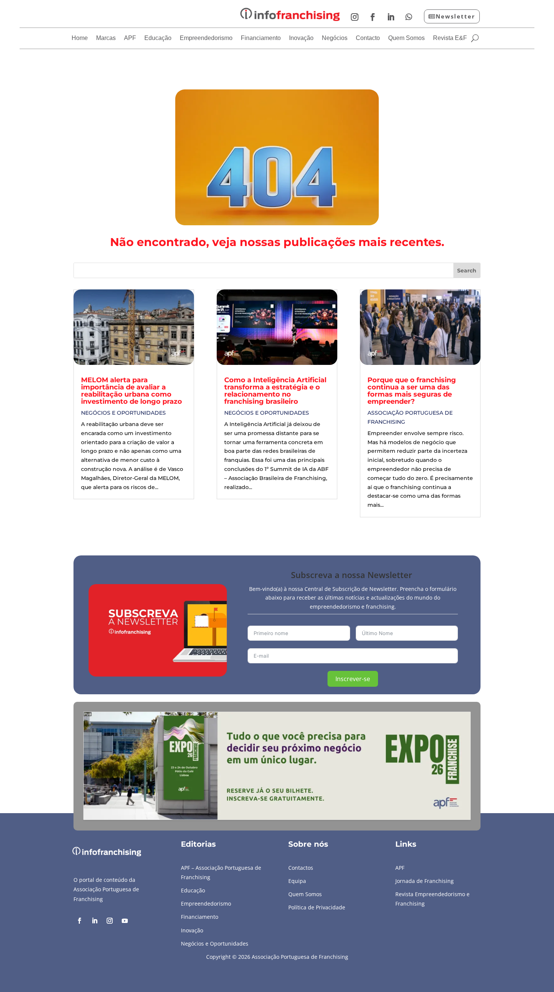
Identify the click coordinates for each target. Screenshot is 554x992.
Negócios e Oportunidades (123, 412)
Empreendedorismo (206, 38)
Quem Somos (406, 38)
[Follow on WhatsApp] (408, 17)
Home (80, 38)
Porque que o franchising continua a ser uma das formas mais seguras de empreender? (411, 391)
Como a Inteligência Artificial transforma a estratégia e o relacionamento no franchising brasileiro (275, 391)
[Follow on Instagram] (354, 17)
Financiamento (261, 38)
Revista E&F (450, 38)
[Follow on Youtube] (125, 921)
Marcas (106, 38)
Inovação (301, 38)
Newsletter (455, 16)
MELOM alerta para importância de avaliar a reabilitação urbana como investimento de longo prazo (131, 391)
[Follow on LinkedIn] (390, 17)
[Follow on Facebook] (372, 17)
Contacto (368, 38)
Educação (157, 38)
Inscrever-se (352, 679)
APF (130, 38)
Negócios (334, 38)
